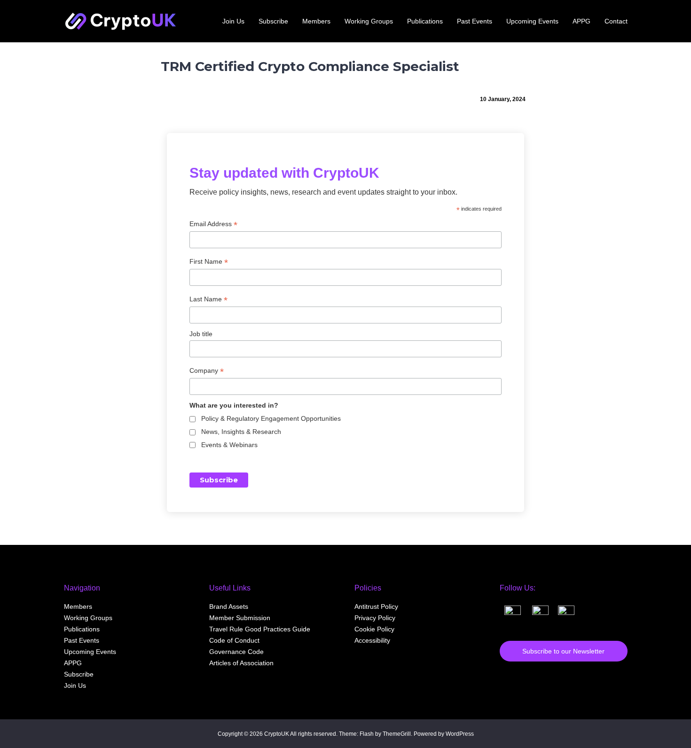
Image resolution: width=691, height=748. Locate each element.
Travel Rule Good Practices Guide (259, 629)
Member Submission (239, 618)
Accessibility (372, 640)
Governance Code (236, 651)
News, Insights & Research (241, 431)
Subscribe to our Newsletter (563, 651)
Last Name (208, 299)
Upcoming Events (90, 651)
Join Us (75, 685)
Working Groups (88, 618)
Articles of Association (241, 663)
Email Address (213, 224)
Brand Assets (228, 606)
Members (78, 606)
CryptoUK (276, 734)
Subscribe (79, 674)
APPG (73, 663)
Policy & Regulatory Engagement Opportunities (271, 418)
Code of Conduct (234, 640)
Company (206, 370)
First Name (208, 261)
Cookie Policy (374, 629)
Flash (367, 734)
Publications (82, 629)
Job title (200, 334)
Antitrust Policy (376, 606)
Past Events (81, 640)
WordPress (460, 734)
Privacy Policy (374, 618)
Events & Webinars (229, 445)
